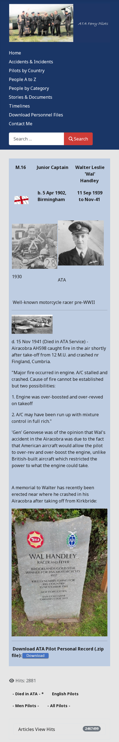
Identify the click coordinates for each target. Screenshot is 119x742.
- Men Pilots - (25, 705)
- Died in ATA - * (28, 693)
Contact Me (20, 124)
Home (15, 53)
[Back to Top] (109, 732)
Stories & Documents (30, 97)
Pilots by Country (27, 70)
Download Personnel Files (36, 115)
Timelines (19, 106)
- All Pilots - (58, 705)
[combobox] (36, 138)
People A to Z (22, 79)
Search (81, 139)
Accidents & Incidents (31, 62)
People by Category (29, 88)
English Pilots (65, 693)
